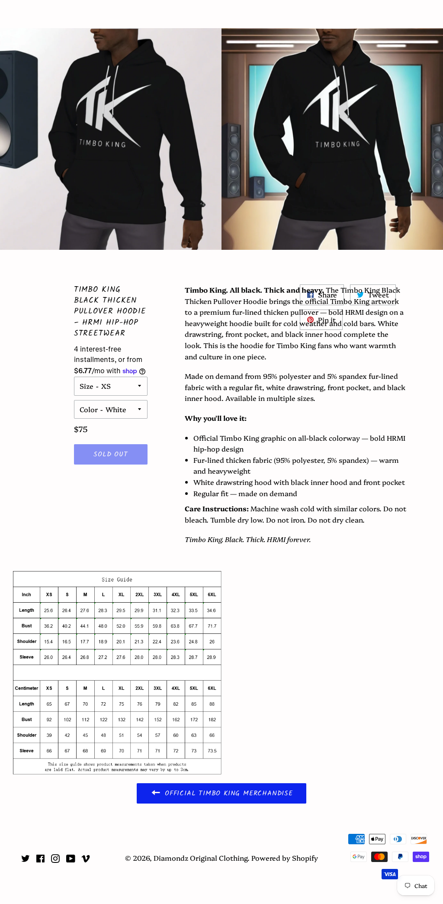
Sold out (110, 454)
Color (89, 409)
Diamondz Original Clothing (222, 14)
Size (86, 386)
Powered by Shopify (284, 857)
